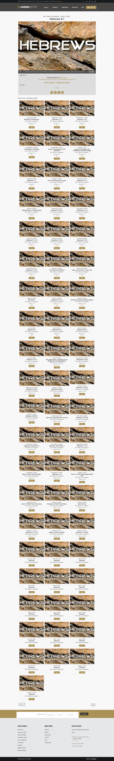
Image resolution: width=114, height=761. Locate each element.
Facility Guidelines (22, 750)
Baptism (47, 732)
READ (57, 88)
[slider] (93, 71)
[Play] (20, 72)
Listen (31, 127)
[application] (57, 71)
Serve (46, 740)
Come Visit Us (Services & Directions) (80, 729)
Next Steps (91, 7)
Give (82, 7)
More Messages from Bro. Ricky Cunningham (51, 79)
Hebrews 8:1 (63, 77)
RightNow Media (22, 747)
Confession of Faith (22, 737)
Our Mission (20, 742)
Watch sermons (58, 1)
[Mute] (89, 72)
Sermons (75, 7)
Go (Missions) (48, 742)
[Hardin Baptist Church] (27, 6)
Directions (75, 740)
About (46, 7)
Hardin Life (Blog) (22, 735)
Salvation (47, 729)
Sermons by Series (22, 732)
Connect (55, 7)
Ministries (65, 7)
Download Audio (70, 79)
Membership (48, 735)
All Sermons (20, 729)
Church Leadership (22, 740)
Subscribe (84, 714)
